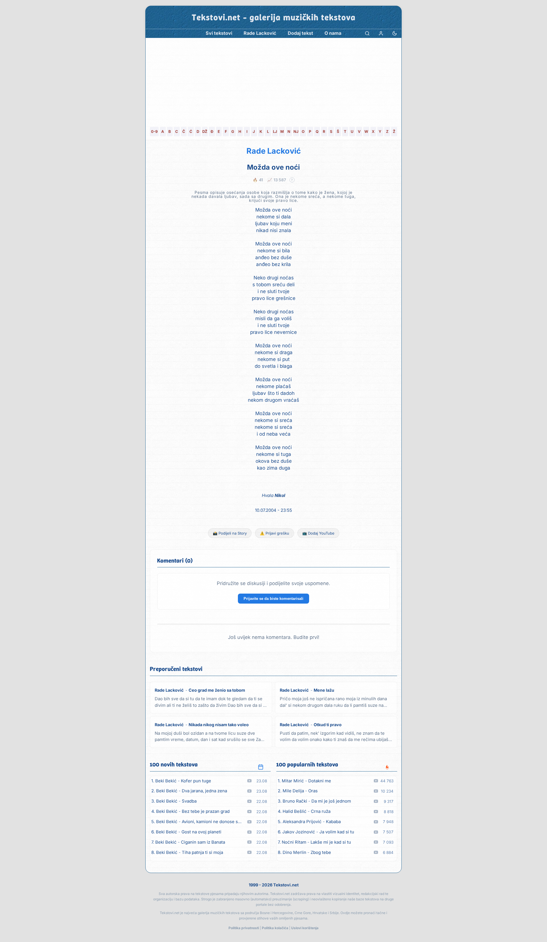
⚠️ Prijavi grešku (274, 533)
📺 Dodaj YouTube (318, 533)
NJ (296, 131)
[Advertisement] (273, 81)
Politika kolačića (275, 928)
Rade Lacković (273, 151)
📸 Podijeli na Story (230, 533)
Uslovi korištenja (305, 928)
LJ (275, 131)
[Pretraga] (367, 33)
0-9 (154, 131)
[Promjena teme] (394, 33)
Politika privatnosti (243, 928)
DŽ (204, 131)
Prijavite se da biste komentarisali (273, 598)
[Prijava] (381, 33)
